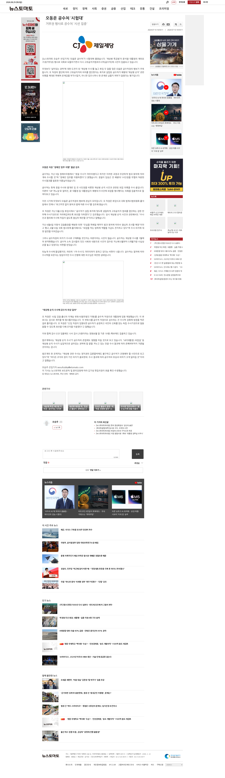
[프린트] (163, 24)
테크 (132, 8)
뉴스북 (57, 427)
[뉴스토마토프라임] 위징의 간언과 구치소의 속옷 (114, 431)
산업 (123, 8)
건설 (152, 8)
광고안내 (87, 765)
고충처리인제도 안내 (126, 765)
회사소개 (69, 765)
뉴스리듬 (154, 75)
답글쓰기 (155, 24)
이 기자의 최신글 (101, 422)
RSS (152, 765)
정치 (75, 8)
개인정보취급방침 (100, 765)
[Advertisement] (194, 50)
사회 (94, 8)
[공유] (168, 24)
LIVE (174, 2)
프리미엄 (164, 8)
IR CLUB (112, 765)
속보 (65, 8)
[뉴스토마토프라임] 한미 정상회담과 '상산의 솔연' (114, 425)
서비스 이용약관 (142, 765)
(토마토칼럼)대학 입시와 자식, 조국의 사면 (112, 428)
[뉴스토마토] (21, 9)
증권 (103, 8)
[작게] (180, 24)
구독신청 (160, 765)
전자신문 (182, 2)
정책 (84, 8)
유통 (142, 8)
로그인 (205, 2)
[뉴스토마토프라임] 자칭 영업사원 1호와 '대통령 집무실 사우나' (119, 433)
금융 (113, 8)
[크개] (175, 24)
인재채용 (78, 765)
